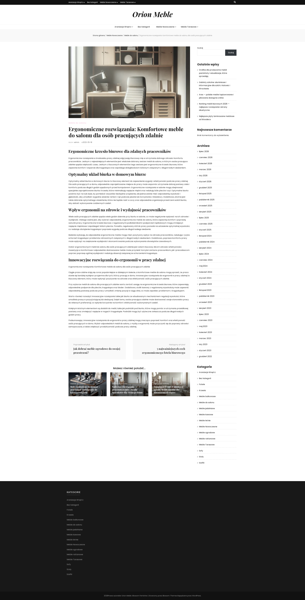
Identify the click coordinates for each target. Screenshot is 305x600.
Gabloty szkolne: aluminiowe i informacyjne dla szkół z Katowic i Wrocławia (214, 85)
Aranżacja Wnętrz (76, 2)
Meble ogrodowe (207, 432)
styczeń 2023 (205, 350)
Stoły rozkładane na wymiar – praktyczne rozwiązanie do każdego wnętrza (85, 389)
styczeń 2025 (205, 229)
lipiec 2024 (204, 253)
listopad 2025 (205, 193)
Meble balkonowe (207, 396)
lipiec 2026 (204, 151)
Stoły (201, 456)
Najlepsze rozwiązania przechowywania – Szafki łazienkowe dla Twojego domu (127, 389)
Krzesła (202, 390)
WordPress (196, 596)
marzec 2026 (205, 169)
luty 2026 (203, 175)
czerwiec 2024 (206, 260)
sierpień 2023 (205, 308)
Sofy (201, 450)
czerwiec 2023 (205, 320)
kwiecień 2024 (205, 272)
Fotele (202, 384)
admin (76, 142)
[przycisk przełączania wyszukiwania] (235, 2)
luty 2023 (203, 344)
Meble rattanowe (207, 438)
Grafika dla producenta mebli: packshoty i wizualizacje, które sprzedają (213, 73)
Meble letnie (205, 420)
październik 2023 (206, 296)
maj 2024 (203, 266)
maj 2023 (203, 326)
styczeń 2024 (205, 278)
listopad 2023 (205, 290)
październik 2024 (207, 241)
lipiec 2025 (204, 217)
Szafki (201, 462)
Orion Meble (152, 14)
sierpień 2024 (205, 248)
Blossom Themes (170, 596)
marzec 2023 (205, 338)
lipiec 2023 (204, 314)
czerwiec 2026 (205, 157)
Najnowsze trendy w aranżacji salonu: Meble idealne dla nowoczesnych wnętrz (168, 389)
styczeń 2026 (205, 181)
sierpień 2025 (205, 211)
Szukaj (200, 48)
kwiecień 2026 (205, 163)
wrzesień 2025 (205, 205)
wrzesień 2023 (205, 302)
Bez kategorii (92, 2)
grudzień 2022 (205, 356)
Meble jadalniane (207, 408)
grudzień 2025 (205, 187)
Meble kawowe (206, 414)
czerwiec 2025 (205, 223)
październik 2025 (206, 199)
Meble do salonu (77, 123)
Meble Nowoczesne (108, 2)
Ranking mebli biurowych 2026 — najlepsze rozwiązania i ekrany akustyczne (214, 107)
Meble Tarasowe (127, 2)
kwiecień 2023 (205, 332)
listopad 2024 (205, 235)
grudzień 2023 (205, 284)
